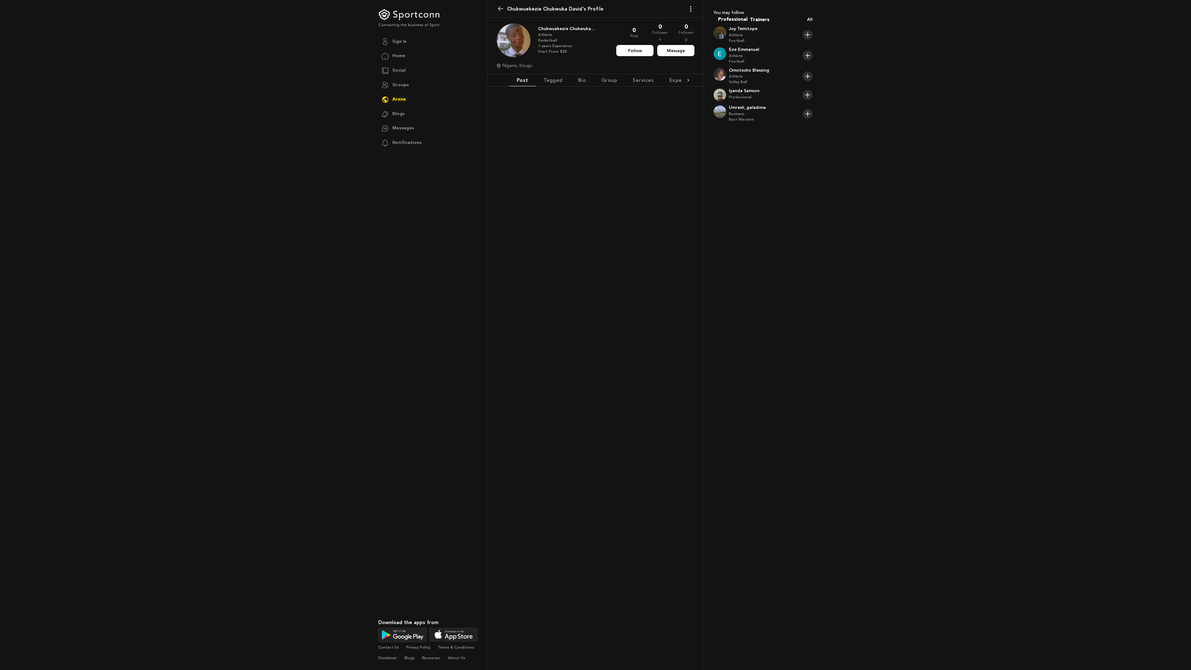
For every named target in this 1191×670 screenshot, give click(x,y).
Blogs (409, 658)
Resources (431, 658)
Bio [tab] (582, 80)
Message (676, 50)
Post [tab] (522, 80)
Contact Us (388, 647)
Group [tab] (609, 80)
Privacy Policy (418, 647)
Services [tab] (643, 80)
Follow (635, 50)
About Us (456, 658)
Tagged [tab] (553, 80)
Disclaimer (387, 658)
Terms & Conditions (456, 647)
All (810, 19)
